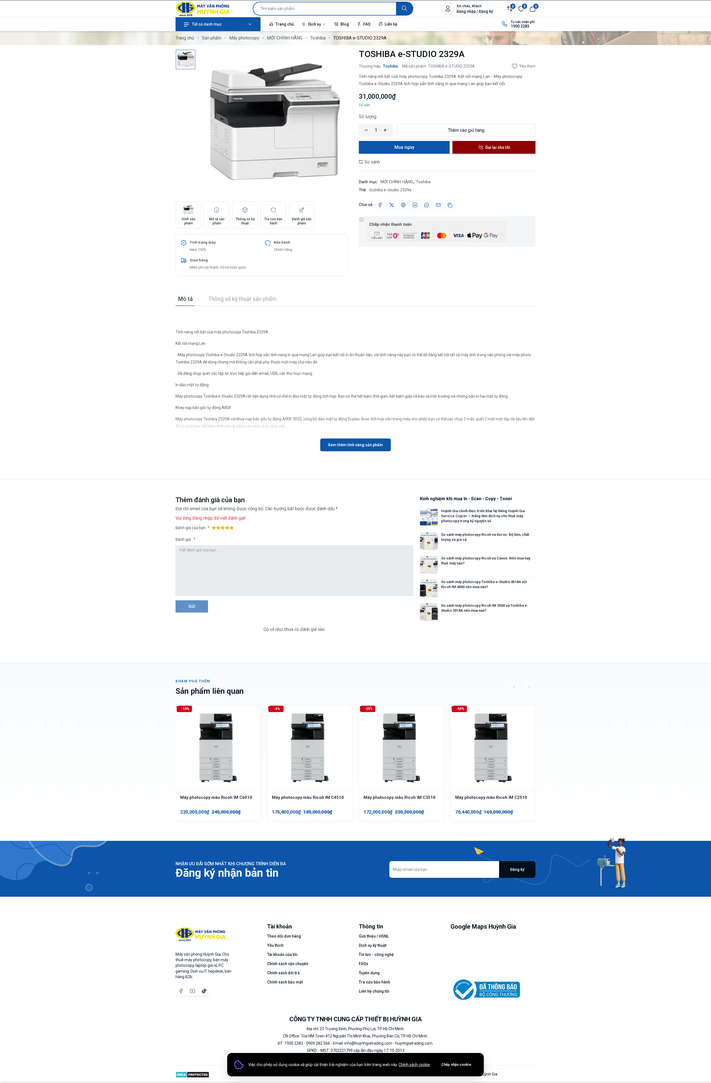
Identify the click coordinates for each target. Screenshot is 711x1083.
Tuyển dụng (369, 973)
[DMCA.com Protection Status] (192, 1074)
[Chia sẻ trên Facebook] (380, 205)
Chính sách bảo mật (285, 982)
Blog (344, 24)
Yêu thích (527, 66)
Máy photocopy (244, 38)
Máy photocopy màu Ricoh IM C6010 (216, 797)
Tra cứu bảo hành (374, 982)
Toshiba (318, 38)
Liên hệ (390, 24)
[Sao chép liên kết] (450, 205)
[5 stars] (231, 527)
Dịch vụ (314, 24)
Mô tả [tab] (185, 299)
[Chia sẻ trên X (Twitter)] (391, 205)
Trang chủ (284, 24)
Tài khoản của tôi (282, 954)
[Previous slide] (514, 686)
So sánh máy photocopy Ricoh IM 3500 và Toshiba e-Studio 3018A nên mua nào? (484, 608)
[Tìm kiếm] (404, 8)
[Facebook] (181, 991)
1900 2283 (520, 26)
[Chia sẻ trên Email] (438, 205)
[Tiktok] (204, 991)
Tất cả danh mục (207, 24)
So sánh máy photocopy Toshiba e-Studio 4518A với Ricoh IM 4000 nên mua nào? (484, 584)
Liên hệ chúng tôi (374, 991)
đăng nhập (202, 518)
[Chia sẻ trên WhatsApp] (426, 205)
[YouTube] (192, 991)
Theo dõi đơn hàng (284, 936)
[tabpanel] (355, 378)
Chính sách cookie (414, 1064)
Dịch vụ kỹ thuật (372, 945)
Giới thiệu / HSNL (374, 936)
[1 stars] (214, 527)
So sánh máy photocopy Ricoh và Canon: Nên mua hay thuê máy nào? (485, 560)
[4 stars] (227, 527)
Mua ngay (404, 147)
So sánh (371, 162)
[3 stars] (223, 527)
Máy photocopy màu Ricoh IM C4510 (308, 797)
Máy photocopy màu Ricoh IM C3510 (399, 797)
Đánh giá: (184, 539)
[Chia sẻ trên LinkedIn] (415, 205)
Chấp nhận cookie (456, 1064)
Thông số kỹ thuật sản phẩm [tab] (242, 299)
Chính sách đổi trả (283, 973)
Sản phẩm (211, 38)
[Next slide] (529, 686)
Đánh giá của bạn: (191, 528)
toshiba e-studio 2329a (390, 189)
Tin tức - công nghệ (376, 954)
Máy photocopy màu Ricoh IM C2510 (491, 797)
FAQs (363, 963)
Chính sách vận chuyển (287, 963)
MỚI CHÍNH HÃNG (284, 38)
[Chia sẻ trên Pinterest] (403, 205)
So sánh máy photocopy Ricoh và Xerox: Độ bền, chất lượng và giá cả (485, 537)
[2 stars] (218, 527)
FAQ (366, 24)
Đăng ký (517, 869)
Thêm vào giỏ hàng (466, 130)
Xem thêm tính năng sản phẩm (355, 445)
